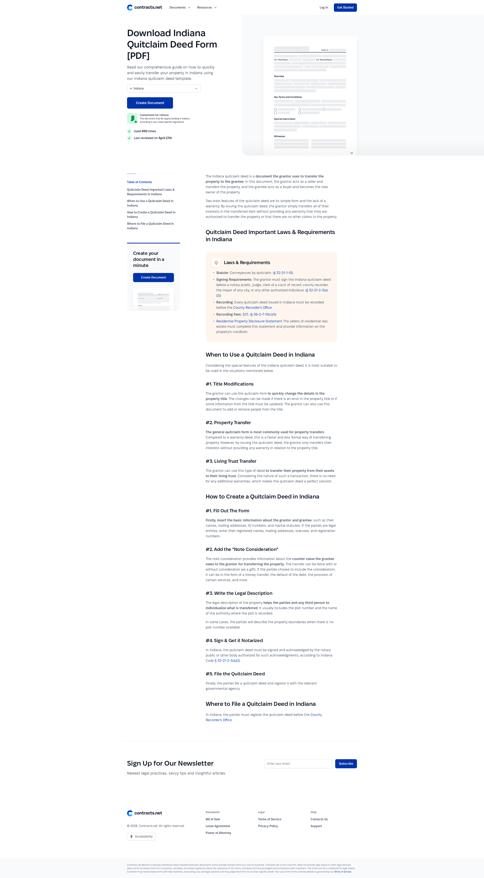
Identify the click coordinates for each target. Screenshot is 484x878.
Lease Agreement (218, 826)
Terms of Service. (343, 871)
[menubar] (324, 7)
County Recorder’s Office (252, 307)
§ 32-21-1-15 (283, 273)
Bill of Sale (213, 819)
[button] (144, 8)
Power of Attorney (218, 832)
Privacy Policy (268, 826)
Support (316, 826)
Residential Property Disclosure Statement (249, 321)
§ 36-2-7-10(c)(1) (263, 314)
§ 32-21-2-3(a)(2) (227, 660)
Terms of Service (269, 819)
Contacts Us (319, 819)
